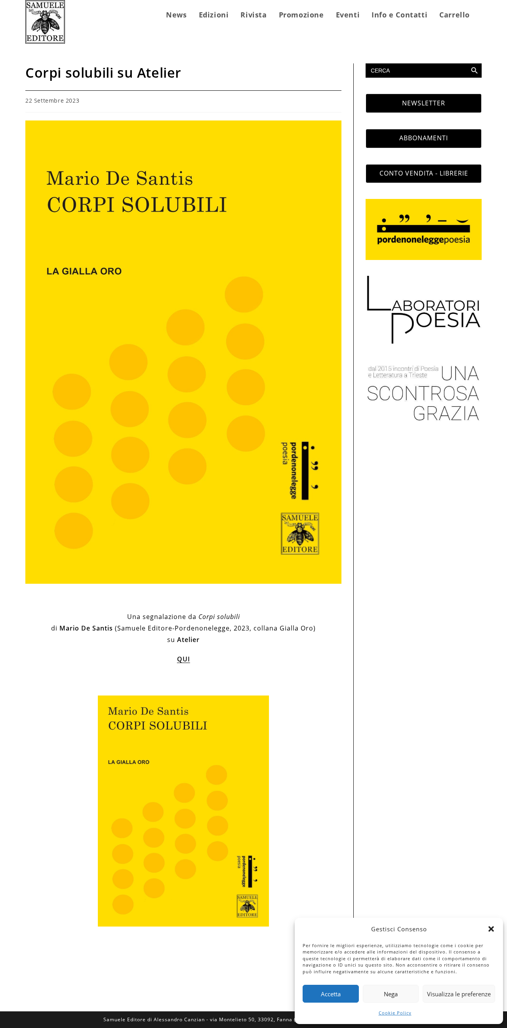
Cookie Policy (395, 1013)
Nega (391, 994)
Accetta (331, 994)
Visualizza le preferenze (459, 994)
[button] (491, 929)
